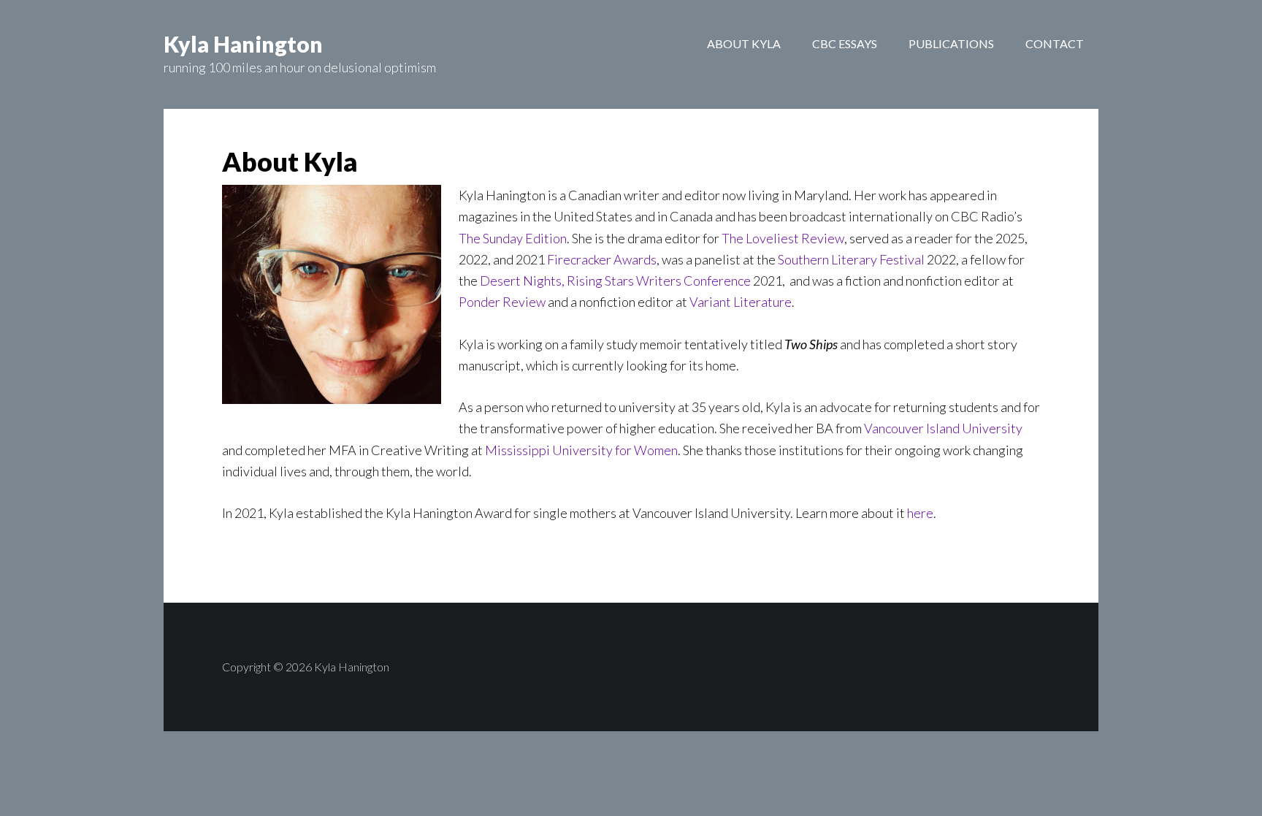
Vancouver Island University (943, 428)
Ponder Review (502, 302)
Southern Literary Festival (851, 259)
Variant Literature (740, 302)
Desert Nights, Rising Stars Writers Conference (615, 280)
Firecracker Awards (602, 259)
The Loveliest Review (783, 238)
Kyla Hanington (243, 44)
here (920, 513)
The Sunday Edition (513, 238)
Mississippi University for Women (581, 450)
